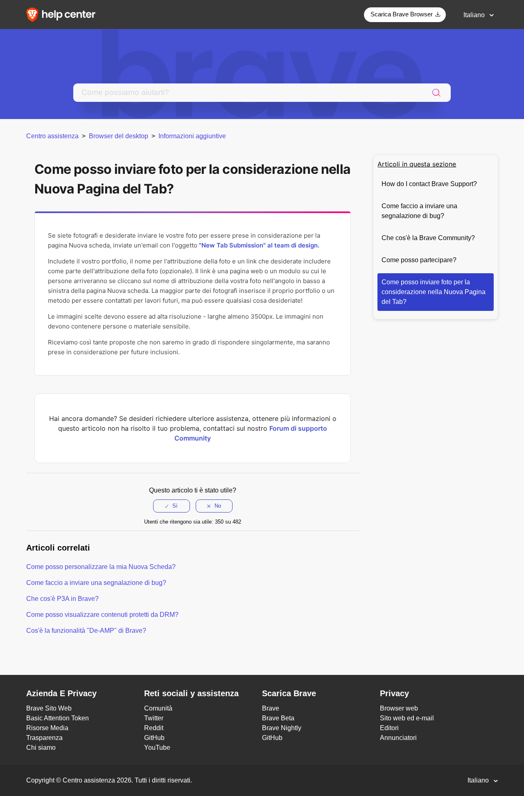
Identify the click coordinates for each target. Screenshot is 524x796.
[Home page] (63, 14)
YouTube (157, 747)
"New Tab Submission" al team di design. (259, 245)
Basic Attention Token (57, 718)
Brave (270, 708)
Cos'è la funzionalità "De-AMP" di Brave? (86, 630)
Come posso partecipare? (419, 259)
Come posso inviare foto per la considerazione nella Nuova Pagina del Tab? (434, 292)
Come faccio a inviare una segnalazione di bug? (419, 210)
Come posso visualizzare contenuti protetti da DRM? (102, 614)
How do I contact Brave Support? (429, 183)
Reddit (153, 727)
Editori (389, 727)
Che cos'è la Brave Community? (428, 237)
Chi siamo (41, 747)
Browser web (399, 708)
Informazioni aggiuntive (192, 136)
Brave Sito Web (49, 708)
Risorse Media (47, 727)
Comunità (158, 708)
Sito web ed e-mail (407, 718)
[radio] (171, 506)
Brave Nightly (281, 727)
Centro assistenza (52, 136)
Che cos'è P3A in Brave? (62, 598)
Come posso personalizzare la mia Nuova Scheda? (101, 566)
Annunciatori (398, 737)
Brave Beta (278, 718)
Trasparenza (44, 737)
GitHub (154, 737)
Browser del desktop (118, 136)
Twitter (153, 718)
